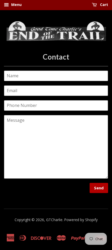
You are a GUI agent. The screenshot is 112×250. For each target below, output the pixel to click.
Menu (16, 4)
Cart (103, 4)
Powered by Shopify (81, 219)
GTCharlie (54, 219)
